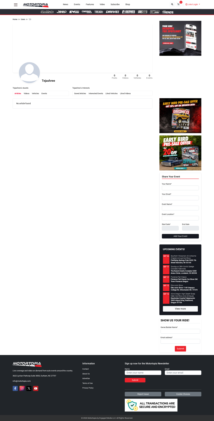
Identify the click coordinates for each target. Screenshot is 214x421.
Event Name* (167, 204)
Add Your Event (180, 236)
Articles (18, 93)
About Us (86, 374)
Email (167, 369)
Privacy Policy (87, 388)
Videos (26, 93)
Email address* (167, 338)
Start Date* (166, 224)
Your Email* (166, 194)
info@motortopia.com (22, 381)
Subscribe (115, 4)
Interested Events (96, 93)
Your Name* (166, 184)
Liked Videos (125, 93)
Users (23, 19)
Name (127, 369)
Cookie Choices (183, 394)
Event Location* (168, 214)
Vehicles (35, 93)
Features (90, 4)
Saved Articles (80, 93)
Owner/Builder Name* (169, 327)
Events (77, 4)
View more (180, 308)
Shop (127, 4)
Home (15, 19)
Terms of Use (87, 383)
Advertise (86, 378)
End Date (185, 224)
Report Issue (143, 394)
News (65, 4)
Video (102, 4)
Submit (180, 348)
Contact (85, 369)
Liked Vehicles (112, 93)
